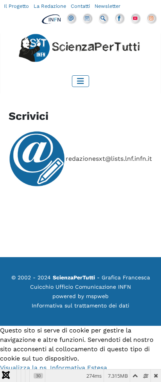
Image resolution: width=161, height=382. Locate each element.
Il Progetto (16, 6)
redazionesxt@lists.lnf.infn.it (109, 158)
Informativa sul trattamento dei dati (80, 305)
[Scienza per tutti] (80, 49)
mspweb (97, 296)
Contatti (80, 6)
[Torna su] (147, 367)
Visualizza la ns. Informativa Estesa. (54, 367)
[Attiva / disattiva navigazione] (80, 81)
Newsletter (107, 6)
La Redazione (50, 6)
